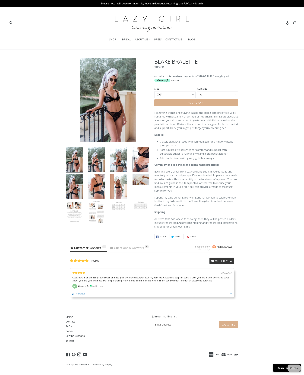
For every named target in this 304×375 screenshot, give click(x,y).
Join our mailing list (164, 316)
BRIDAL (126, 39)
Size (156, 88)
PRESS (158, 39)
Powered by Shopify (102, 364)
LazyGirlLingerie (81, 364)
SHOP (114, 39)
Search (70, 340)
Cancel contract (286, 367)
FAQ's (69, 326)
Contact (70, 321)
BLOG (191, 39)
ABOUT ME (143, 39)
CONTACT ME (175, 39)
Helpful (78, 293)
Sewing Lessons (75, 336)
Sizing (69, 317)
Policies (70, 331)
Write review (223, 261)
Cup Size (202, 88)
